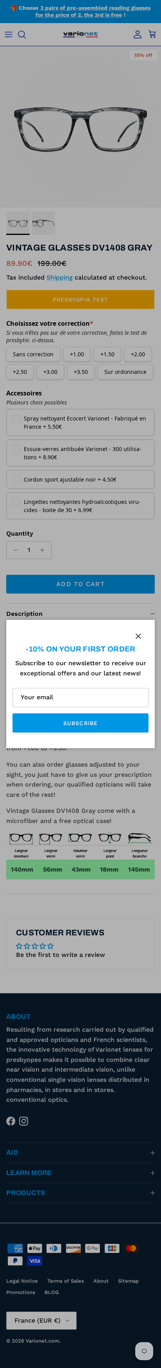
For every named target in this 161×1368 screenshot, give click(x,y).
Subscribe (80, 723)
